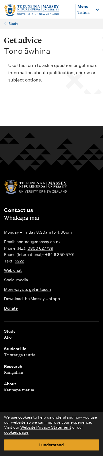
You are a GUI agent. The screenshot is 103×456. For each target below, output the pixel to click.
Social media (16, 280)
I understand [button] (51, 444)
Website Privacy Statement (45, 427)
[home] (37, 10)
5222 (19, 261)
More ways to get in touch (27, 289)
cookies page (16, 432)
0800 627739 (40, 248)
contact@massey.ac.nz (38, 241)
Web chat (13, 270)
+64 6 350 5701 (59, 254)
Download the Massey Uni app (32, 298)
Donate (11, 308)
